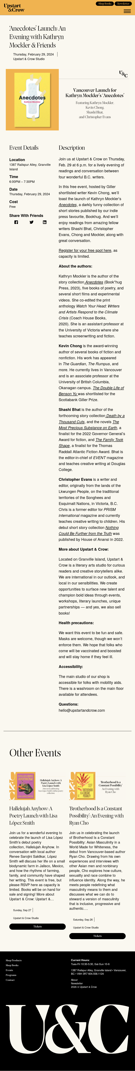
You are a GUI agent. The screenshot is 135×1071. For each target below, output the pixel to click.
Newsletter (123, 3)
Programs (11, 975)
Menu (127, 11)
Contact (10, 980)
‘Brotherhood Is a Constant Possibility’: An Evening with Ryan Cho (96, 816)
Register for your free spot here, (85, 250)
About (74, 980)
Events (9, 970)
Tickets (37, 926)
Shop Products (14, 960)
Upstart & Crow (14, 7)
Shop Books (104, 3)
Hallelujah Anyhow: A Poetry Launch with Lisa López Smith (33, 816)
